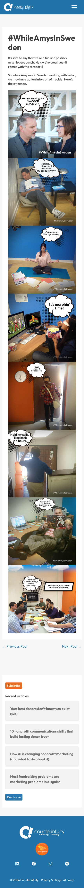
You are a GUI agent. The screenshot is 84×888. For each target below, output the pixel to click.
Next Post (72, 646)
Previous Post (15, 646)
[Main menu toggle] (74, 7)
